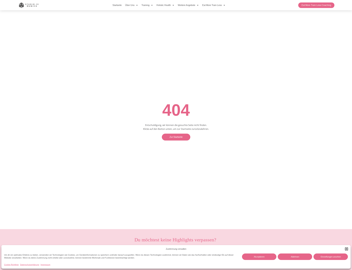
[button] (346, 249)
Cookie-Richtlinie (11, 265)
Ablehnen (295, 257)
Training (145, 5)
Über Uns (129, 5)
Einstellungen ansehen (331, 257)
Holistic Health (163, 5)
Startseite (117, 5)
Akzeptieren (259, 257)
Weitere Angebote (186, 5)
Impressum (45, 265)
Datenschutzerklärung (29, 265)
